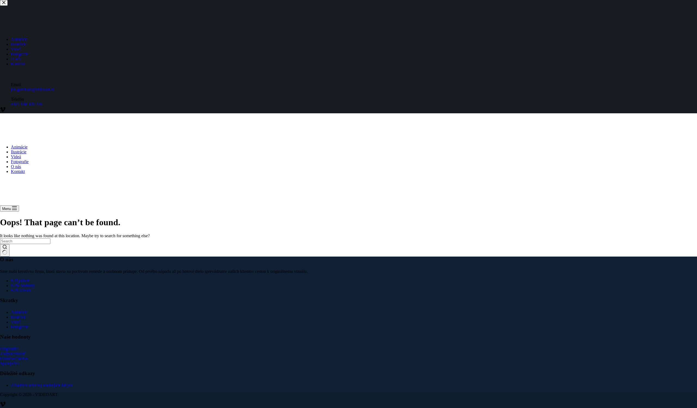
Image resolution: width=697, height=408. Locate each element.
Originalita (9, 348)
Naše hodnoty (23, 285)
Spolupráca (9, 363)
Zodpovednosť (13, 353)
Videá (16, 156)
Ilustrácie (18, 152)
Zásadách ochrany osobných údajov (42, 385)
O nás (16, 166)
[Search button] (5, 250)
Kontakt (18, 171)
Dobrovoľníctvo (14, 358)
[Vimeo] (2, 405)
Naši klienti (20, 290)
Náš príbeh (20, 280)
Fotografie (20, 161)
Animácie (19, 147)
